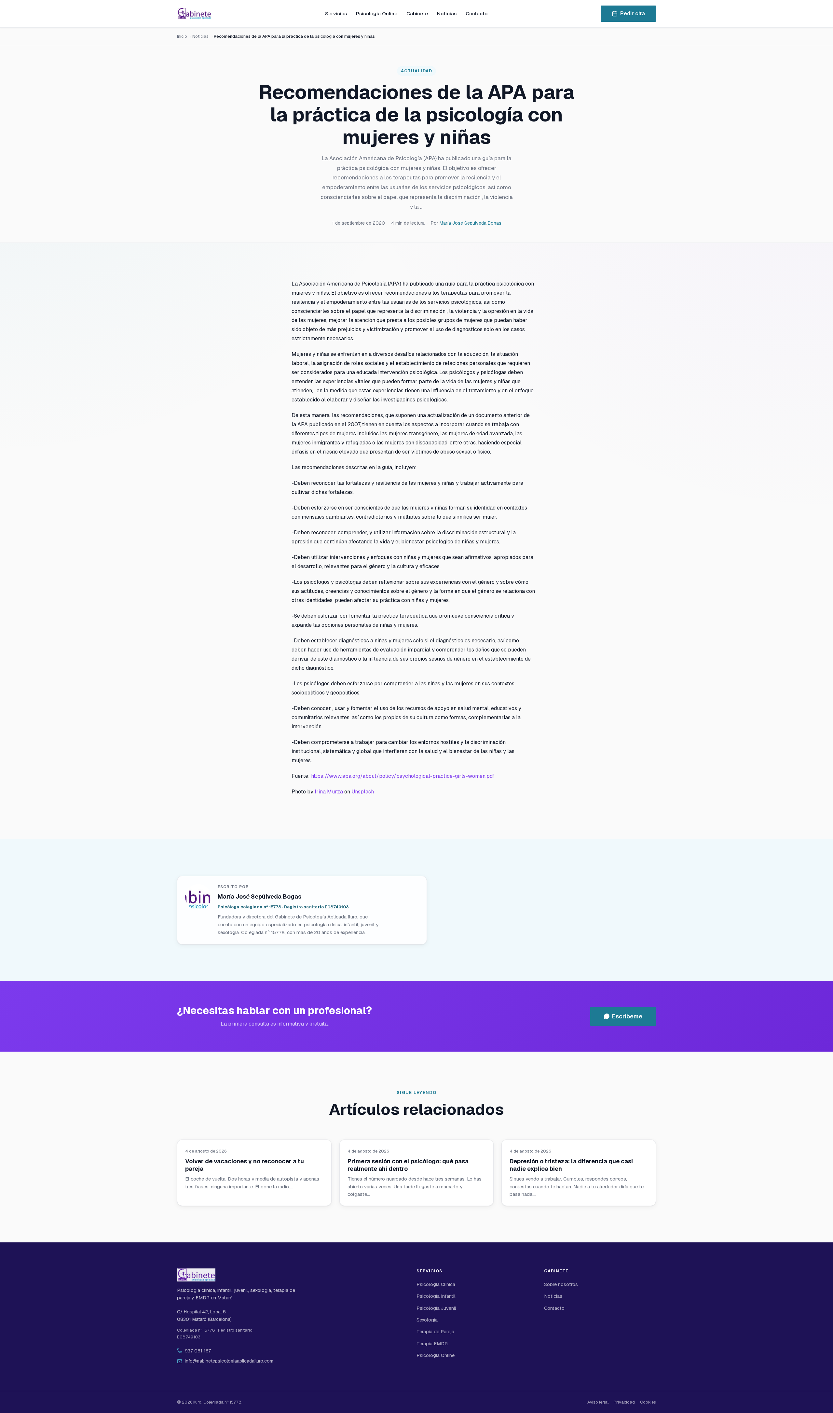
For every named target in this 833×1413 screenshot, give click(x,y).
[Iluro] (194, 14)
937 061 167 (198, 1351)
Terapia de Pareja (435, 1332)
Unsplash (362, 791)
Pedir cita (632, 13)
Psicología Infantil (436, 1296)
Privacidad (624, 1402)
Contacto (476, 13)
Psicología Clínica (435, 1284)
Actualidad (416, 71)
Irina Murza (329, 791)
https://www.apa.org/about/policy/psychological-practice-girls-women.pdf (402, 776)
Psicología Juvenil (436, 1308)
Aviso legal (597, 1402)
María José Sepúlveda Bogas (470, 223)
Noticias (447, 13)
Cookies (648, 1402)
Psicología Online (376, 13)
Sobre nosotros (561, 1284)
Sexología (427, 1320)
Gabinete (417, 13)
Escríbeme (627, 1016)
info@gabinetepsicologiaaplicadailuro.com (229, 1361)
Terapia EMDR (432, 1344)
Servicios (336, 13)
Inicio (182, 36)
